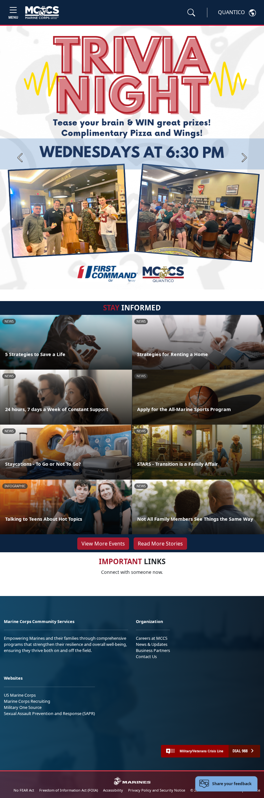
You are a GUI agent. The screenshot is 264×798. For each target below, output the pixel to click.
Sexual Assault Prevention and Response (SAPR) (49, 713)
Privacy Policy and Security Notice (156, 790)
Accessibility (113, 790)
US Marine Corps (20, 695)
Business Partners (153, 650)
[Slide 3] (141, 281)
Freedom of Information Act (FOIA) (68, 790)
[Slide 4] (149, 281)
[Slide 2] (133, 281)
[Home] (42, 13)
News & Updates (151, 644)
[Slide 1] (120, 281)
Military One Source (23, 707)
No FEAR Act (24, 790)
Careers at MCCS (151, 638)
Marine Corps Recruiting (27, 701)
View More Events (103, 543)
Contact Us (146, 656)
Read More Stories (160, 543)
